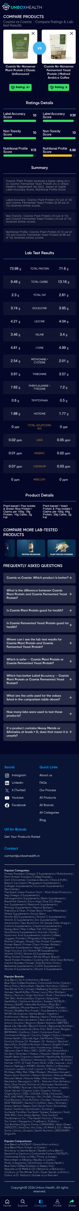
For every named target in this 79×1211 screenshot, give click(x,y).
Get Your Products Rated (22, 836)
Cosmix (9, 22)
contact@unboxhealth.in (22, 855)
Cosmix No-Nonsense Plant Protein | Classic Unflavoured (20, 70)
